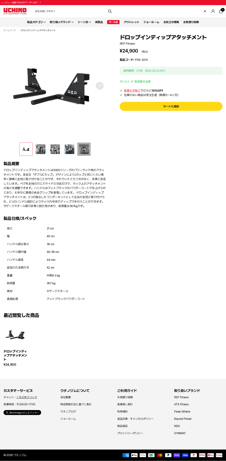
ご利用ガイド (127, 391)
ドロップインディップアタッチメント (15, 355)
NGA (177, 426)
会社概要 (65, 397)
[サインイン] (213, 11)
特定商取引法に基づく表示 (75, 404)
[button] (2, 2)
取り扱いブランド (187, 391)
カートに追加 (171, 106)
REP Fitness (127, 43)
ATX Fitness (181, 404)
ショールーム (151, 22)
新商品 (99, 22)
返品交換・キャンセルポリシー (135, 418)
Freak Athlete (182, 411)
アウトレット (131, 22)
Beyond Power (183, 418)
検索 (110, 11)
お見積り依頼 (191, 22)
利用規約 (122, 411)
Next (40, 2)
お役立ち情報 (171, 22)
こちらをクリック (26, 397)
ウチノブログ (68, 411)
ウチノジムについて (75, 391)
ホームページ (10, 30)
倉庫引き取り (132, 90)
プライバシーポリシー (130, 433)
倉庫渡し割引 (125, 404)
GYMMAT (180, 433)
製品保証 (122, 426)
